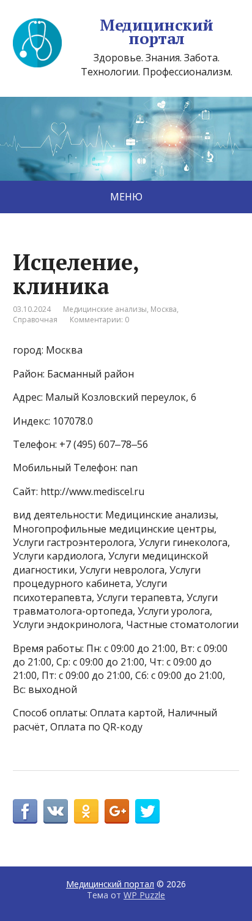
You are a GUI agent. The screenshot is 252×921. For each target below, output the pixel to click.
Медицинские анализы (105, 309)
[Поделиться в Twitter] (147, 811)
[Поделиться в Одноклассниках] (86, 811)
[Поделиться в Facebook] (25, 811)
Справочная (35, 319)
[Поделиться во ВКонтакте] (55, 811)
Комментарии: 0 (99, 319)
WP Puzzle (144, 895)
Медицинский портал (156, 31)
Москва (163, 309)
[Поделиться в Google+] (117, 811)
